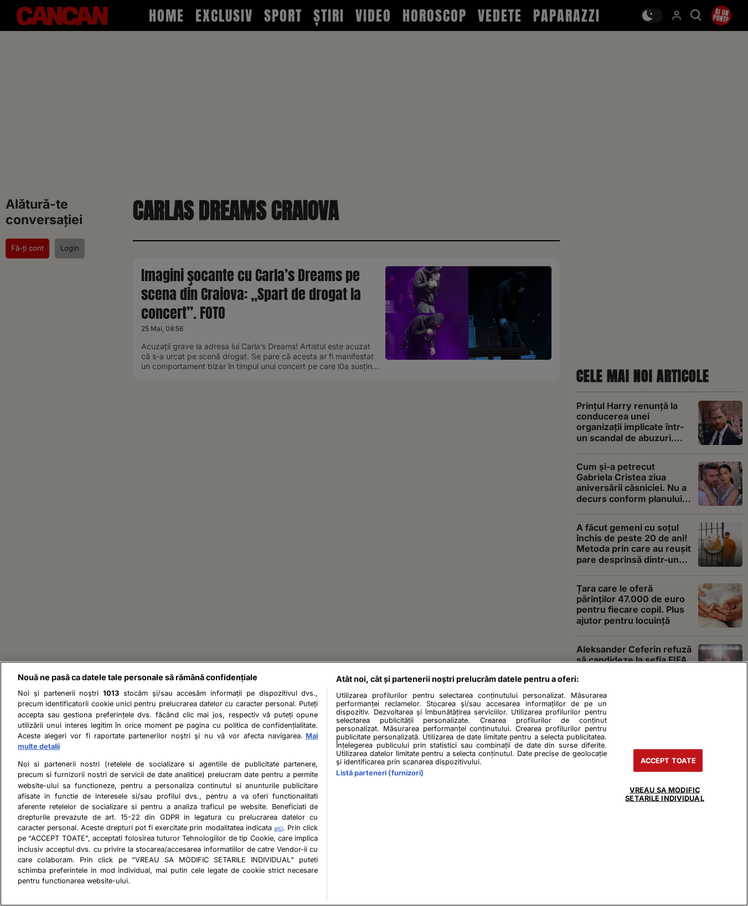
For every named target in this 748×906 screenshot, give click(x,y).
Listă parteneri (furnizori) (379, 773)
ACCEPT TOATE (669, 760)
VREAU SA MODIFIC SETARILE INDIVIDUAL (664, 793)
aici (278, 828)
